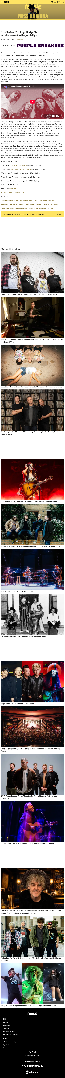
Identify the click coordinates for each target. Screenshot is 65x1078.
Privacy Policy (6, 1025)
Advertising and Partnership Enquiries (11, 1041)
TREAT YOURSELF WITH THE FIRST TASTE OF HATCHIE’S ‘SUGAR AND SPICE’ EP (27, 208)
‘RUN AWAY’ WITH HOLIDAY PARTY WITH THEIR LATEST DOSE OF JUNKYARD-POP (27, 201)
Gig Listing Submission (8, 1044)
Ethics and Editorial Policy (9, 1031)
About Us (5, 1022)
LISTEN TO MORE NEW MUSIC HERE (12, 193)
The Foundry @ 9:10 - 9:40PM (21, 169)
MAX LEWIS (13, 189)
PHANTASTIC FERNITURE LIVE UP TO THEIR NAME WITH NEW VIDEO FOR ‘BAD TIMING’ (29, 205)
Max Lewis (20, 39)
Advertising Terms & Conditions (10, 1034)
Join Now (58, 214)
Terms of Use (6, 1028)
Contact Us (5, 1047)
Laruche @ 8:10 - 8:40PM (18, 165)
